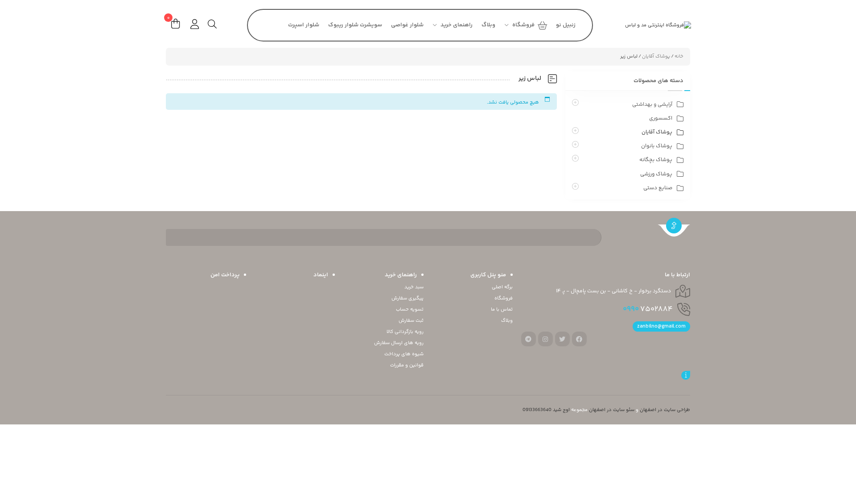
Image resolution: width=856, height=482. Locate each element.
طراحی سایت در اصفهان (665, 410)
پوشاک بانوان (656, 146)
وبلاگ (507, 320)
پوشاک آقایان (656, 56)
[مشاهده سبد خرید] (175, 25)
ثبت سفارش (411, 320)
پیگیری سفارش (407, 298)
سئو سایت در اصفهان (611, 410)
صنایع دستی (657, 188)
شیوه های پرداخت (404, 354)
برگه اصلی (502, 287)
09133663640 (537, 410)
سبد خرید (414, 287)
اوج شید (561, 410)
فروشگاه (503, 298)
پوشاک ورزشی (656, 174)
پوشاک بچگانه (655, 160)
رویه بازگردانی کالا (405, 332)
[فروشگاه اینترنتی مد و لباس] (644, 25)
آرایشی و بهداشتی (652, 104)
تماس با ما (502, 309)
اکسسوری (660, 118)
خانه (679, 56)
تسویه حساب (410, 309)
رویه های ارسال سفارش (399, 343)
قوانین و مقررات (407, 365)
